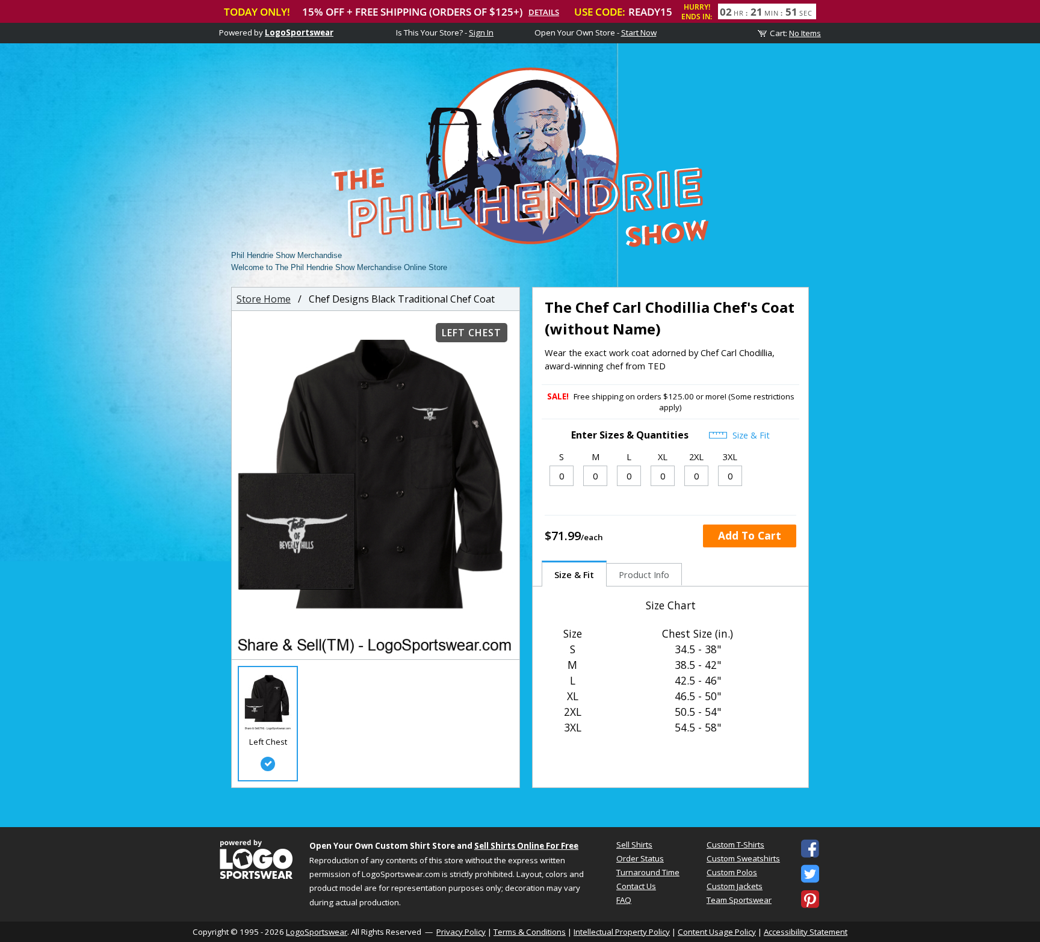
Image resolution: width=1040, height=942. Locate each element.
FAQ (623, 899)
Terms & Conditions (530, 931)
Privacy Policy (461, 931)
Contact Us (636, 886)
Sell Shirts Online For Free (526, 845)
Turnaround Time (647, 872)
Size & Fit (750, 435)
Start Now (639, 32)
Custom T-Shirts (735, 844)
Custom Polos (732, 872)
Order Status (640, 858)
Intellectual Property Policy (622, 931)
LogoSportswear (299, 32)
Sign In (481, 32)
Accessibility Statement (805, 931)
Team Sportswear (739, 899)
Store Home (264, 299)
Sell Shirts (634, 844)
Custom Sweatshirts (743, 858)
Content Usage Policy (717, 931)
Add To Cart (749, 535)
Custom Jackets (735, 886)
